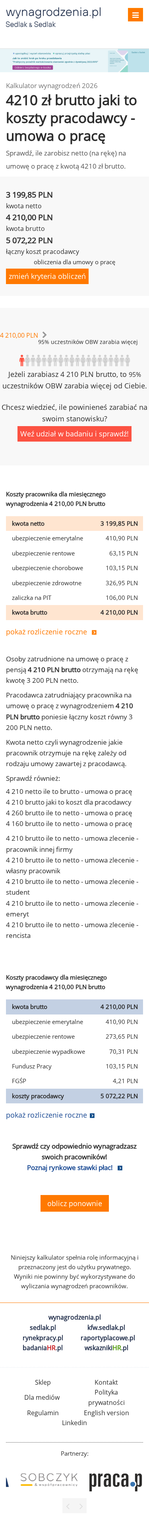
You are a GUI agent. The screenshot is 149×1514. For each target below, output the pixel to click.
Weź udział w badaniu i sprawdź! (74, 433)
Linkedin (74, 1422)
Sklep (43, 1382)
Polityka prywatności (106, 1397)
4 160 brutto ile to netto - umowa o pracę (69, 823)
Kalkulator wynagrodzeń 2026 (52, 85)
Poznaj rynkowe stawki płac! (70, 1167)
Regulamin (43, 1412)
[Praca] (109, 1479)
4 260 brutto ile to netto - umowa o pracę (69, 812)
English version (106, 1412)
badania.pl (43, 1347)
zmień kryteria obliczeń (47, 276)
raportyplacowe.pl (108, 1337)
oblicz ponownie (74, 1203)
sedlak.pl (43, 1327)
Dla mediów (42, 1397)
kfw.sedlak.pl (106, 1327)
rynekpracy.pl (43, 1337)
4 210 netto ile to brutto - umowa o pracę (69, 791)
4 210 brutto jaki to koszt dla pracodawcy (69, 802)
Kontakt (106, 1382)
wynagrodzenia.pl (74, 1317)
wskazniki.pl (106, 1347)
